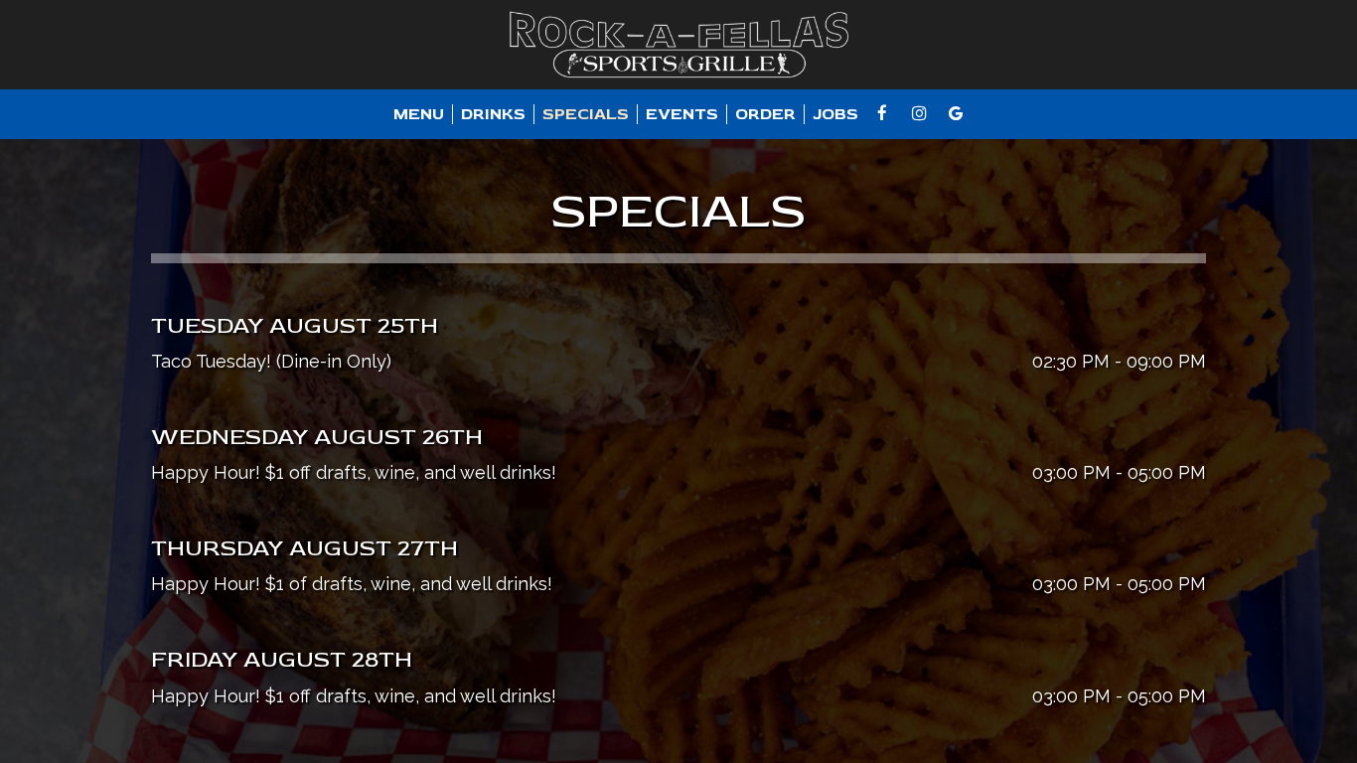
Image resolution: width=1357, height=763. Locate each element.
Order (765, 114)
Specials (585, 114)
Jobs (835, 114)
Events (682, 114)
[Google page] (956, 113)
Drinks (493, 114)
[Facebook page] (882, 113)
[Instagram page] (919, 113)
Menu (418, 114)
